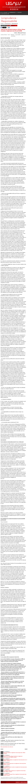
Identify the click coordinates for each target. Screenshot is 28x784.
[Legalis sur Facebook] (10, 9)
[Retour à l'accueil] (1, 12)
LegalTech (20, 12)
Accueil (2, 23)
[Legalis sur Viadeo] (14, 9)
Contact (18, 782)
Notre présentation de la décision (7, 746)
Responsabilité (15, 23)
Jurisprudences (13, 12)
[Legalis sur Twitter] (12, 9)
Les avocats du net (5, 13)
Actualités (6, 12)
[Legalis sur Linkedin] (15, 9)
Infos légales (24, 782)
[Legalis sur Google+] (17, 9)
